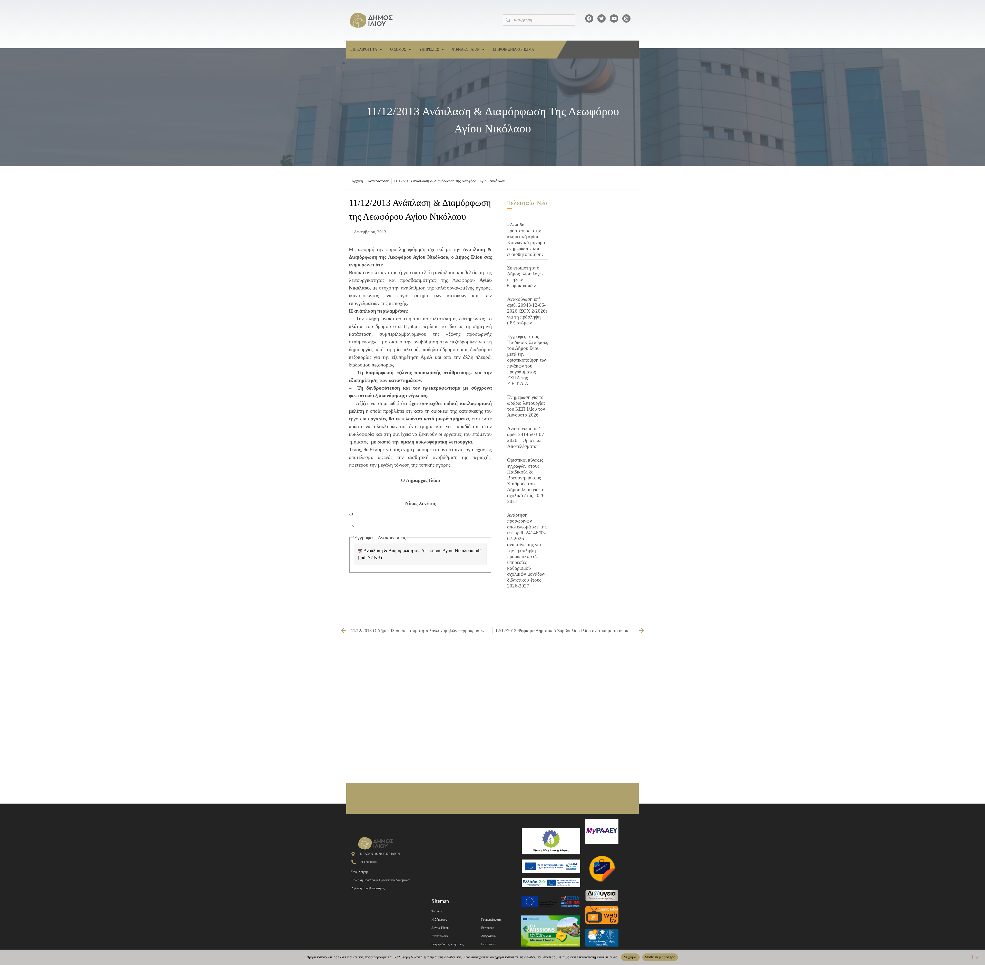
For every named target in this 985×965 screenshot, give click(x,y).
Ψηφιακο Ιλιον (466, 49)
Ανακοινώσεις (378, 181)
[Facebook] (589, 18)
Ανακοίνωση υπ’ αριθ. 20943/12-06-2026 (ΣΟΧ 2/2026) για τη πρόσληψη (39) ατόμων (527, 310)
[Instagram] (626, 18)
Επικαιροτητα (363, 49)
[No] (976, 957)
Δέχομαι (630, 957)
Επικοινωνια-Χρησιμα (513, 49)
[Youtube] (614, 18)
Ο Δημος (398, 49)
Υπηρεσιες (429, 49)
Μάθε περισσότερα (660, 957)
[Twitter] (601, 18)
